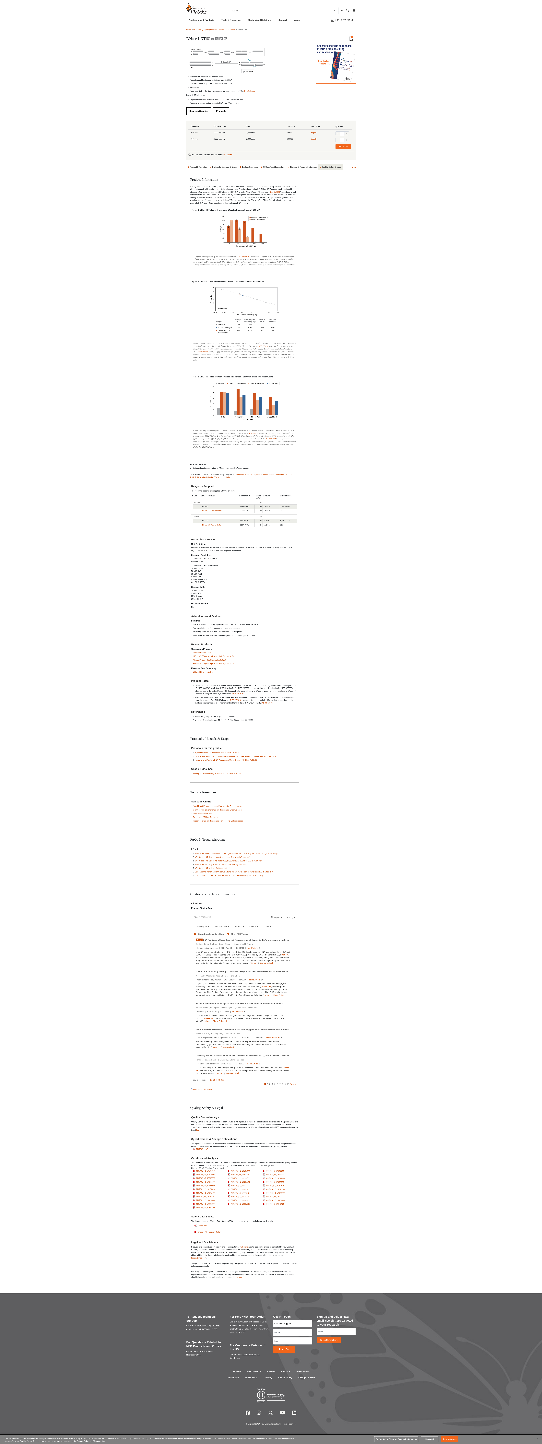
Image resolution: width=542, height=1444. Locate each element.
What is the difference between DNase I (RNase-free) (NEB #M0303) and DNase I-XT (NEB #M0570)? (236, 853)
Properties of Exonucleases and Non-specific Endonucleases (218, 821)
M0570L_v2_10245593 (205, 1182)
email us (190, 1329)
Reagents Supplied (198, 111)
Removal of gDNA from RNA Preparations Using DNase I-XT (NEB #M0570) (226, 760)
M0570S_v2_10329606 (275, 1200)
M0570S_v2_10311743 (275, 1197)
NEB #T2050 (263, 346)
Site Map (285, 1371)
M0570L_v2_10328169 (240, 1200)
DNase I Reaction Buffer (203, 672)
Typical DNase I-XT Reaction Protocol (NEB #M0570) (217, 753)
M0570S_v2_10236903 (275, 1178)
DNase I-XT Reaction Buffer (211, 511)
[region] (271, 1439)
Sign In (314, 133)
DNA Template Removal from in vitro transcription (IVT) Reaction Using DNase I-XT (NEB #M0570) (235, 756)
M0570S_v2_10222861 (275, 1175)
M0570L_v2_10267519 (275, 1186)
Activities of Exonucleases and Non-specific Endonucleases (217, 806)
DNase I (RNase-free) (202, 653)
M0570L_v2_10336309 (205, 1204)
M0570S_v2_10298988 (275, 1193)
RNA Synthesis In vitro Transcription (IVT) (212, 477)
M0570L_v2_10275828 (205, 1189)
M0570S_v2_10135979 (240, 1171)
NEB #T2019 (267, 703)
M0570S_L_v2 (202, 1149)
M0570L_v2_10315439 (240, 1197)
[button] (334, 10)
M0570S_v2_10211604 (240, 1175)
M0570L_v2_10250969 (275, 1182)
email (232, 1325)
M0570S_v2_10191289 (205, 1175)
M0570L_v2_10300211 (240, 1193)
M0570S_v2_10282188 (275, 1189)
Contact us (228, 155)
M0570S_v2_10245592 (240, 1182)
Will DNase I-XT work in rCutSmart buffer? (212, 868)
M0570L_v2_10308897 (205, 1197)
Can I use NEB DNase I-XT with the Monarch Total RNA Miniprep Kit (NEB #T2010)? (229, 875)
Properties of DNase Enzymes (205, 817)
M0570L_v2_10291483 (205, 1193)
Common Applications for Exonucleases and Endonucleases (217, 810)
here (198, 1130)
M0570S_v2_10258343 (205, 1186)
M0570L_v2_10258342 (240, 1186)
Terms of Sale (252, 1378)
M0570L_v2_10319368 (205, 1200)
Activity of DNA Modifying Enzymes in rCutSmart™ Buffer (217, 774)
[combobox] (280, 10)
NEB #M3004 (202, 351)
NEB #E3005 (271, 438)
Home (188, 30)
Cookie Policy (285, 1378)
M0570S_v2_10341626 (240, 1204)
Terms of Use (302, 1371)
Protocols (221, 111)
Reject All (429, 1439)
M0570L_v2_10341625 (275, 1204)
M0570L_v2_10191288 (275, 1171)
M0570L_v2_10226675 (240, 1178)
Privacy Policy (83, 1441)
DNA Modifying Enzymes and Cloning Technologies (214, 30)
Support (237, 1371)
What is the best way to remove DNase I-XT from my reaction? (220, 864)
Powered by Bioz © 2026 (202, 1089)
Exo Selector (249, 91)
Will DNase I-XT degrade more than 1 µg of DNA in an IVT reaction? (222, 857)
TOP (354, 168)
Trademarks (233, 1378)
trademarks (244, 1247)
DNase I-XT (202, 1225)
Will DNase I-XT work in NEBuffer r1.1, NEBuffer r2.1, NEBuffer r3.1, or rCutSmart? (229, 861)
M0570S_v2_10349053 (205, 1208)
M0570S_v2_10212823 (205, 1178)
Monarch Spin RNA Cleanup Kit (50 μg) (209, 660)
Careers (271, 1371)
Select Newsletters (329, 1340)
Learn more (237, 1277)
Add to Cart (343, 146)
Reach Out (284, 1349)
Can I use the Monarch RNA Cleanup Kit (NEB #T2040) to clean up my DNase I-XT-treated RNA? (234, 872)
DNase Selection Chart (202, 813)
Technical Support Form (208, 1326)
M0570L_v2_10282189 (240, 1189)
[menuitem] (202, 21)
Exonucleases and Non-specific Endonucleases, (255, 474)
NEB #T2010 (235, 700)
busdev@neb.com (198, 1258)
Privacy (268, 1378)
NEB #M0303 (274, 192)
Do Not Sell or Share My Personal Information (396, 1439)
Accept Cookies (450, 1439)
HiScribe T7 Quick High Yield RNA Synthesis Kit (213, 656)
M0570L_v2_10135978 (205, 1171)
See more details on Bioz (288, 1089)
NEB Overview (254, 1371)
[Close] (537, 1439)
